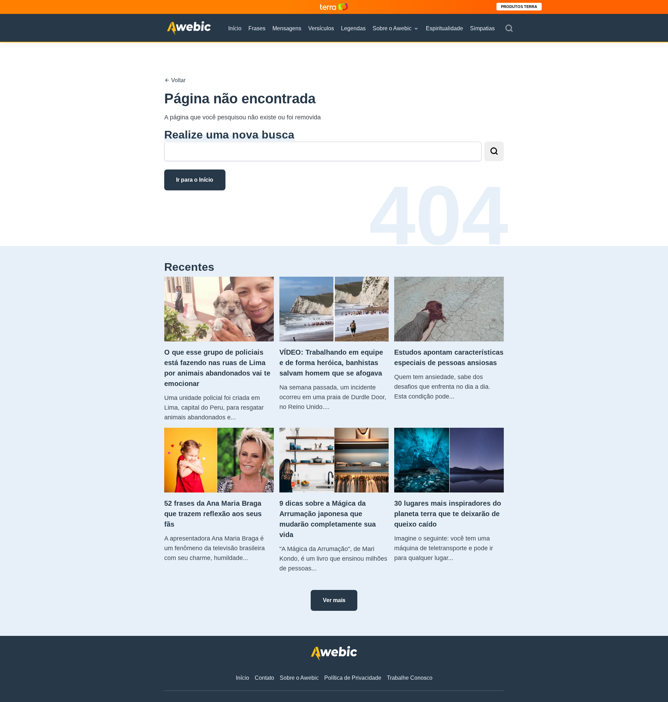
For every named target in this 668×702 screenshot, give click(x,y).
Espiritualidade (444, 28)
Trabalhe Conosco (409, 678)
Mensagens (286, 28)
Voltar (177, 80)
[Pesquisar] (509, 29)
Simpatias (482, 28)
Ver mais (334, 600)
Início (234, 28)
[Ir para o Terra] (334, 7)
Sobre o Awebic (392, 28)
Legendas (353, 28)
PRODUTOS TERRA (519, 7)
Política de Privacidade (352, 678)
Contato (264, 678)
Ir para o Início (194, 180)
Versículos (321, 28)
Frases (256, 28)
